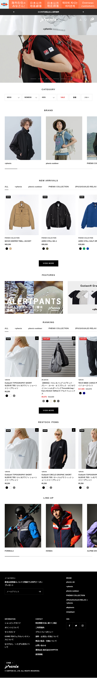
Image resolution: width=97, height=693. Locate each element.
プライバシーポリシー (44, 632)
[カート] (91, 20)
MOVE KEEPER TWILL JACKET (18, 241)
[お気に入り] (85, 20)
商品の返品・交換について (46, 641)
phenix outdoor (35, 187)
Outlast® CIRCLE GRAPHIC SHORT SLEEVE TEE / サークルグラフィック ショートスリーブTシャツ (58, 477)
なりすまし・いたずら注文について (17, 645)
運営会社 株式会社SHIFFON (46, 650)
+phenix (18, 187)
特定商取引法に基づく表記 (46, 623)
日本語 (8, 663)
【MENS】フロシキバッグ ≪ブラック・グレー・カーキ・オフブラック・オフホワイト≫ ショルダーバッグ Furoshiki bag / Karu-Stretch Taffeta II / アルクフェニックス (58, 388)
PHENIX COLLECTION (59, 187)
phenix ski (70, 582)
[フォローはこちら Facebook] (69, 625)
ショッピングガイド (13, 623)
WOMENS (28, 97)
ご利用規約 (39, 627)
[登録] (40, 591)
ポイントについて (12, 627)
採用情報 (39, 654)
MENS (9, 97)
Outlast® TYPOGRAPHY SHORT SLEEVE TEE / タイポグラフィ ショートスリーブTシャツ (21, 385)
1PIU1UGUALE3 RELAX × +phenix (77, 601)
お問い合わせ (40, 645)
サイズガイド (10, 632)
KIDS (44, 97)
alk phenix (45, 380)
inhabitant (70, 612)
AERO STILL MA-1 (49, 241)
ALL (6, 187)
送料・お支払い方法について (47, 636)
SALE (63, 97)
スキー (86, 97)
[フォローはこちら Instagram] (82, 625)
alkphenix (70, 607)
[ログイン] (80, 20)
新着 (74, 97)
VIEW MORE (48, 263)
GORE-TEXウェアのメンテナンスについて (17, 637)
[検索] (11, 20)
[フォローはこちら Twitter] (76, 625)
